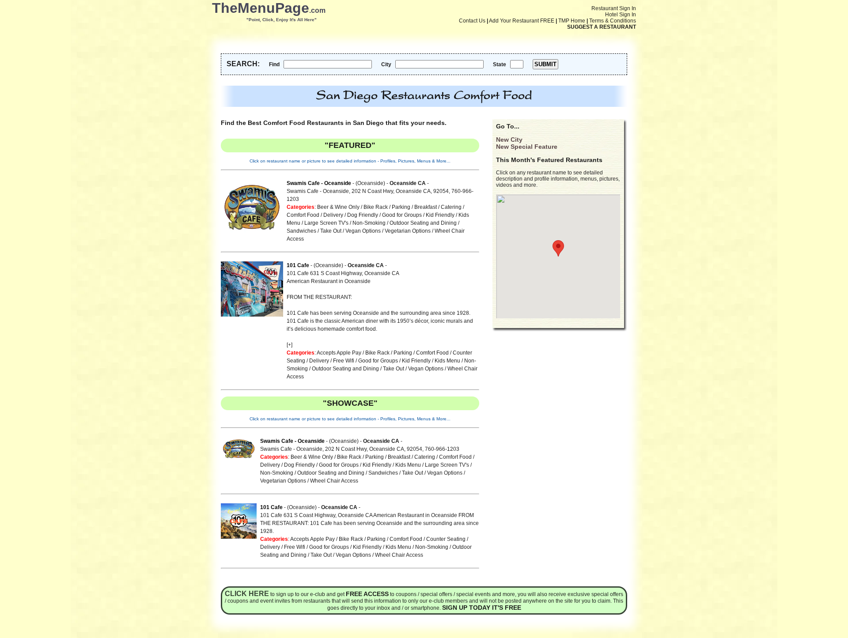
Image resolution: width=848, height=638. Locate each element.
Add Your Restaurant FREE (521, 21)
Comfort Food (303, 215)
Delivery (333, 215)
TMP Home (571, 21)
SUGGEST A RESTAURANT (601, 27)
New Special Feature (526, 146)
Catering (451, 207)
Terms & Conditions (612, 21)
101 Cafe (298, 265)
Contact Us (472, 21)
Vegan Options (363, 231)
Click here (247, 593)
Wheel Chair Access (334, 481)
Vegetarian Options (408, 231)
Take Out (330, 231)
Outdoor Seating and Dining (423, 223)
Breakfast (425, 207)
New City (509, 139)
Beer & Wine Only (338, 207)
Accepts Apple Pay (339, 353)
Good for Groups (402, 215)
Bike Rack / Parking (386, 207)
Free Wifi (343, 361)
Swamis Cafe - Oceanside (319, 183)
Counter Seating (446, 539)
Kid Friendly (440, 215)
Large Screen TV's (326, 223)
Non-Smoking (369, 223)
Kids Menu (447, 361)
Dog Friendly (362, 215)
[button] (558, 248)
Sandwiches (301, 231)
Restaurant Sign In (613, 8)
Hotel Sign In (620, 14)
